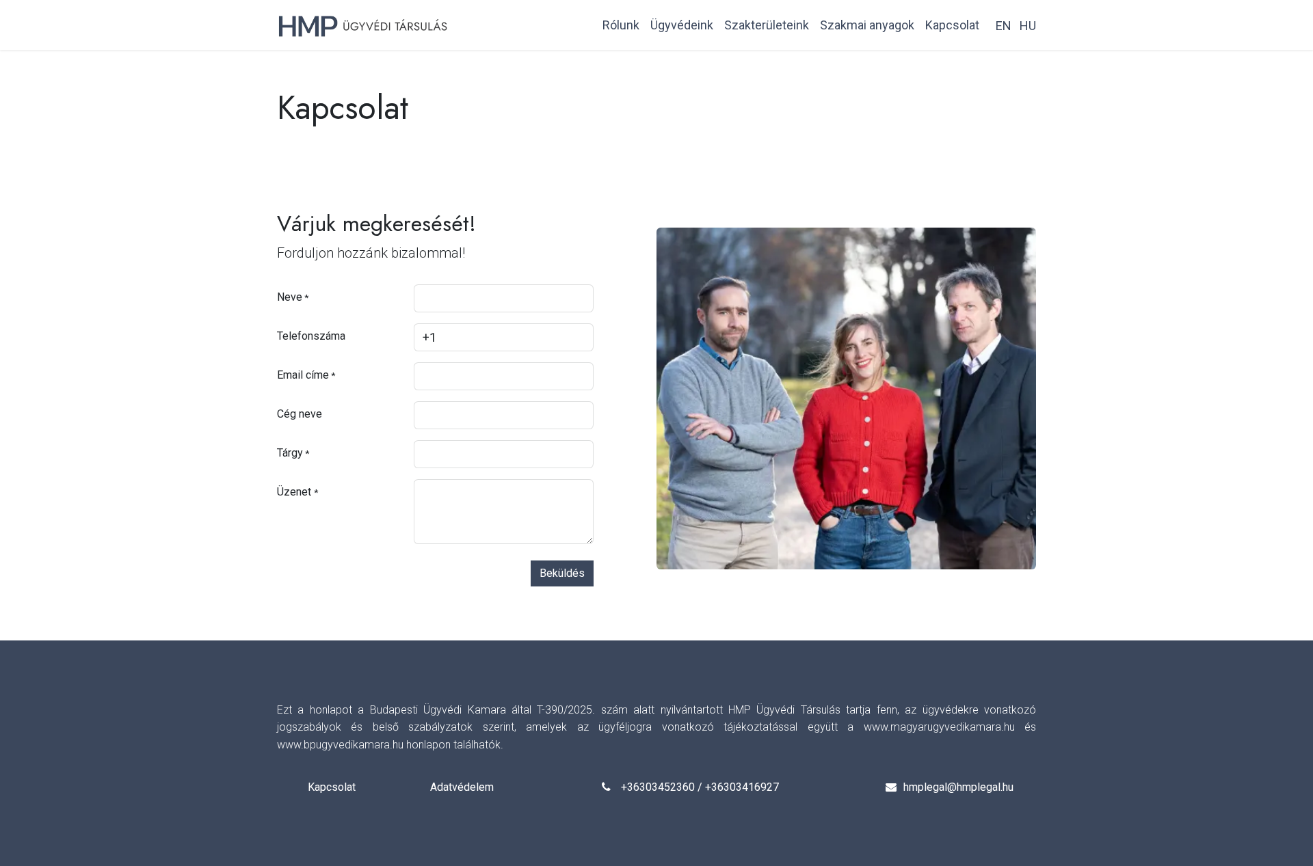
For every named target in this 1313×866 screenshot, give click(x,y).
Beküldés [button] (562, 573)
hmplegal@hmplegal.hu (958, 787)
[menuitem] (621, 24)
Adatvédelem (462, 787)
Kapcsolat (332, 787)
